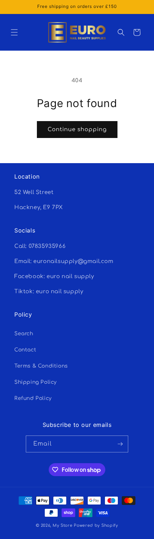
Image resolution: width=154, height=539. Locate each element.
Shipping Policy (35, 382)
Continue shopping (77, 129)
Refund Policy (33, 398)
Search (23, 333)
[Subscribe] (120, 444)
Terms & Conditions (41, 366)
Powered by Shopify (96, 525)
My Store (63, 525)
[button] (14, 32)
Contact (25, 350)
